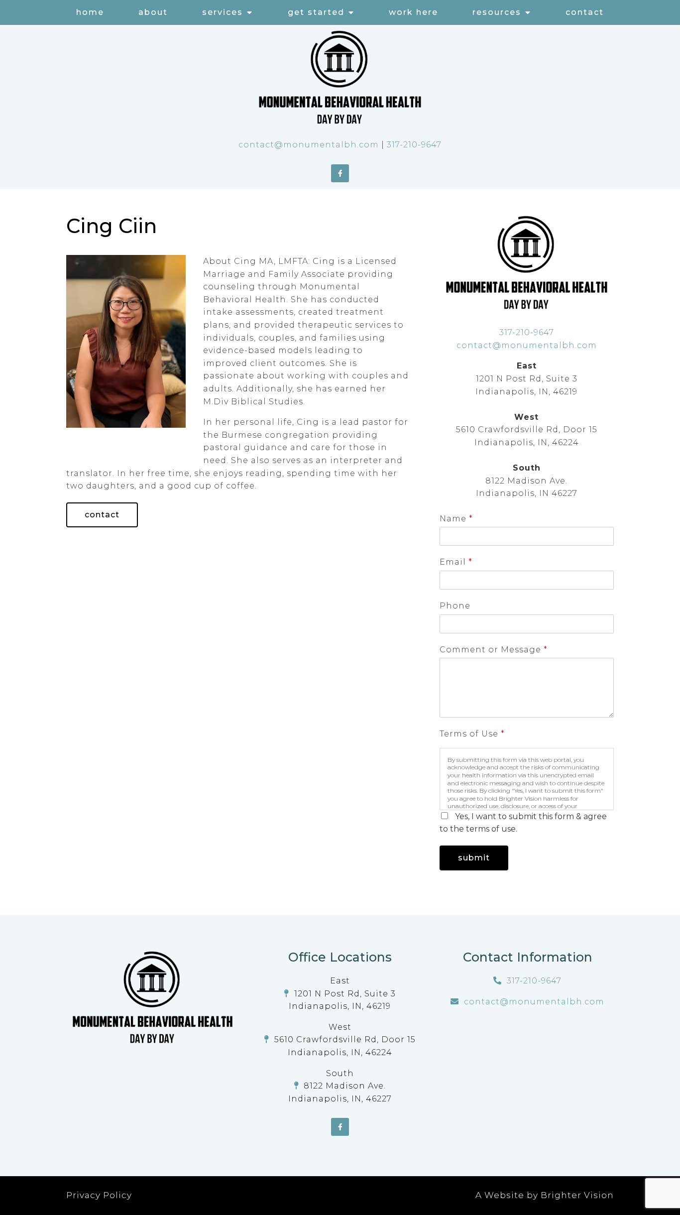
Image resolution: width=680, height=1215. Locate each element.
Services (222, 12)
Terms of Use (472, 733)
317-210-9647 (414, 144)
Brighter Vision (577, 1195)
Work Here (413, 12)
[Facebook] (340, 173)
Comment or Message (493, 649)
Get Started (316, 12)
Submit (474, 857)
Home (90, 12)
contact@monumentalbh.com (308, 144)
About (153, 12)
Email (456, 562)
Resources (496, 12)
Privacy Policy (99, 1195)
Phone (455, 605)
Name (456, 518)
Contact (585, 12)
